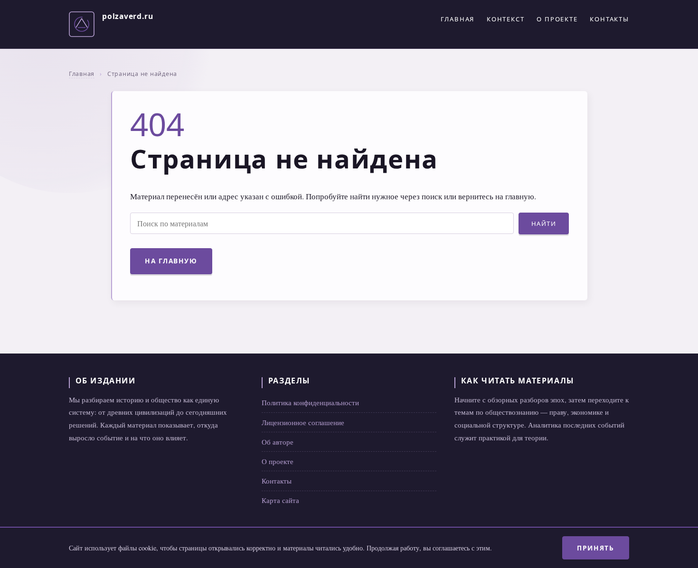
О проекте (557, 19)
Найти (544, 223)
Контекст (506, 19)
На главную (171, 260)
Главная (457, 19)
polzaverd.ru (127, 16)
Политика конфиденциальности (310, 402)
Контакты (609, 19)
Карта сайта (280, 500)
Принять (595, 547)
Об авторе (277, 442)
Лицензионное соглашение (303, 422)
